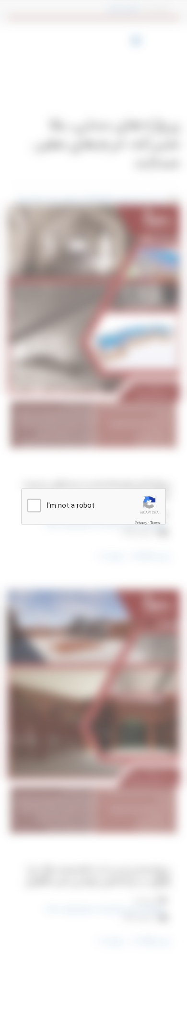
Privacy (141, 522)
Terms (155, 522)
